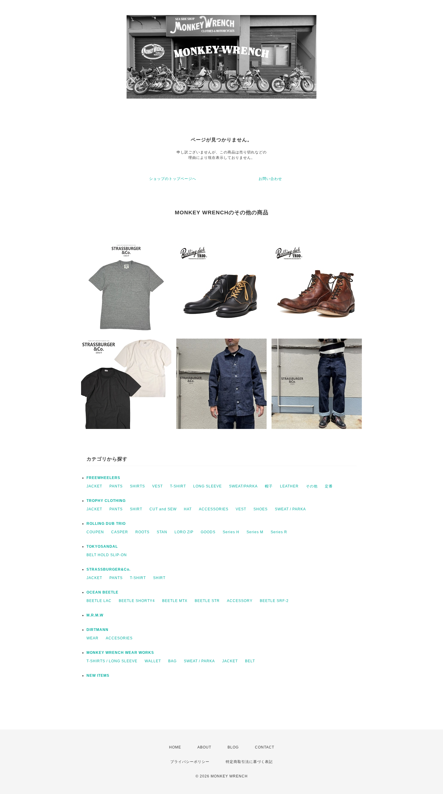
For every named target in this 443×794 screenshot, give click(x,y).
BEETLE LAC (99, 601)
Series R (279, 532)
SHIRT (136, 509)
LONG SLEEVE (207, 486)
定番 (329, 486)
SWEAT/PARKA (243, 486)
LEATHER (289, 486)
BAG (172, 661)
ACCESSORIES (213, 509)
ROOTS (142, 532)
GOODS (208, 532)
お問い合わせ (270, 179)
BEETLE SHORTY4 (137, 601)
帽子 (269, 486)
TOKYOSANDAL (102, 546)
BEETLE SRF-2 (274, 601)
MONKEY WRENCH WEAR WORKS (120, 653)
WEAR (92, 638)
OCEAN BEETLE (102, 592)
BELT (250, 661)
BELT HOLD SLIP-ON (106, 555)
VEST (157, 486)
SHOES (260, 509)
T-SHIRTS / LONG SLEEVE (111, 661)
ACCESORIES (119, 638)
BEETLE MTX (174, 601)
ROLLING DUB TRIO (106, 523)
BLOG (233, 747)
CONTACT (264, 747)
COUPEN (95, 532)
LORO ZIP (183, 532)
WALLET (153, 661)
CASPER (119, 532)
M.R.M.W (94, 615)
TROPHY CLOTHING (106, 501)
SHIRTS (137, 486)
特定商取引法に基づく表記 (249, 762)
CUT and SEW (163, 509)
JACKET (94, 486)
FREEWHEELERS (103, 478)
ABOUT (204, 747)
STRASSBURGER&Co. (108, 569)
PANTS (116, 486)
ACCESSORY (240, 601)
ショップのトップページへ (172, 179)
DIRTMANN (97, 630)
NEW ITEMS (97, 675)
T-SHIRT (178, 486)
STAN (162, 532)
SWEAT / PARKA (290, 509)
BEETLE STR (207, 601)
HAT (188, 509)
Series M (255, 532)
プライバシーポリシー (189, 762)
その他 (312, 486)
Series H (231, 532)
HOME (175, 747)
